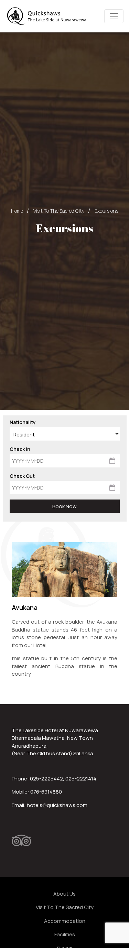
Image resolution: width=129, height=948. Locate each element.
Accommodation (64, 921)
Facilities (64, 934)
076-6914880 (46, 791)
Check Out (22, 476)
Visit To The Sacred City (58, 211)
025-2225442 (46, 778)
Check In (20, 449)
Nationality (23, 422)
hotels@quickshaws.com (57, 805)
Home (17, 211)
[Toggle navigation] (113, 16)
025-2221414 (80, 778)
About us (64, 893)
